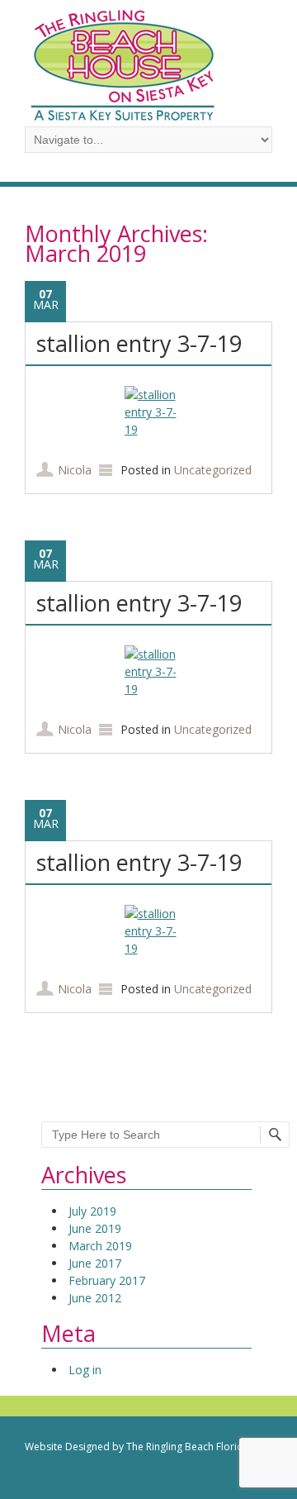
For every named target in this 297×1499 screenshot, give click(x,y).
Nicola (75, 470)
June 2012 (94, 1298)
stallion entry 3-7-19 (139, 343)
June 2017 (94, 1263)
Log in (84, 1370)
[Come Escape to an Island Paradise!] (124, 118)
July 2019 (92, 1211)
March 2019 (100, 1246)
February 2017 (106, 1280)
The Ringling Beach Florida (187, 1447)
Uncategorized (213, 470)
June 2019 (94, 1228)
